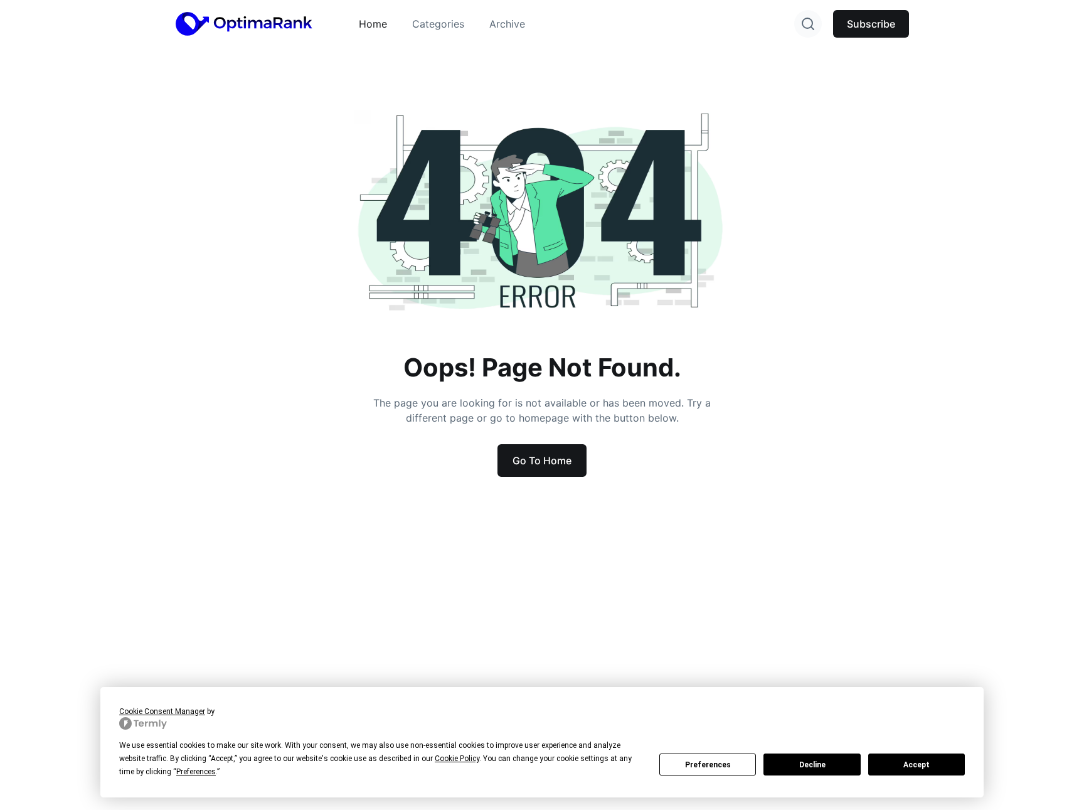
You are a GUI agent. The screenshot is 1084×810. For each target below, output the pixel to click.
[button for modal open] (808, 24)
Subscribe (871, 24)
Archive (507, 24)
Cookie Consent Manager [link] (162, 711)
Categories (438, 24)
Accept (916, 764)
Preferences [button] (196, 771)
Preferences (708, 764)
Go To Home (542, 460)
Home (373, 24)
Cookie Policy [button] (457, 758)
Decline (812, 764)
